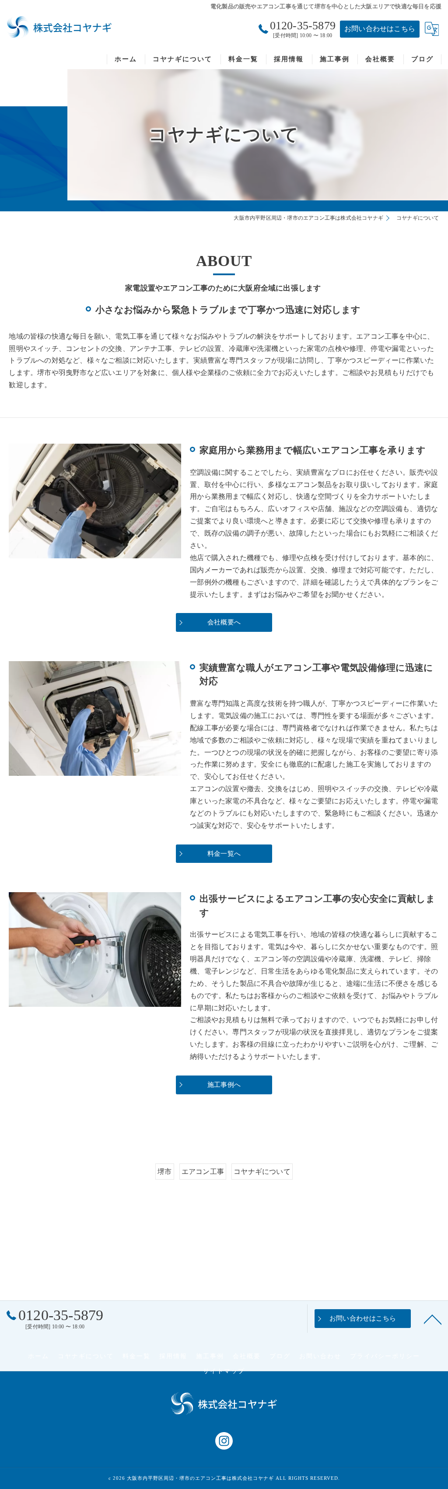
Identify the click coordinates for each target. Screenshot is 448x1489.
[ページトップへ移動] (432, 1319)
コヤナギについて (262, 1171)
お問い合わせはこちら (379, 28)
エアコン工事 (203, 1171)
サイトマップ (224, 1371)
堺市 (165, 1171)
